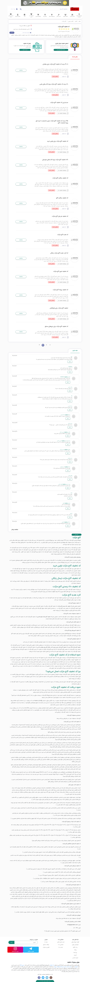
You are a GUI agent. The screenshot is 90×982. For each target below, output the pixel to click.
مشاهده (21, 70)
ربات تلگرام (75, 947)
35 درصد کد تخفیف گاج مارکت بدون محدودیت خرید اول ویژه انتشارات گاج (52, 122)
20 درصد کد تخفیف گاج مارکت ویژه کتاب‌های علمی (54, 84)
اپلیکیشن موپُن (75, 945)
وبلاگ (75, 950)
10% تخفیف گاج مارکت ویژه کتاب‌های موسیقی (55, 160)
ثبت (12, 32)
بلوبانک (58, 967)
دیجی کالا (22, 965)
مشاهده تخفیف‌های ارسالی (61, 49)
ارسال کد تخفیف (25, 49)
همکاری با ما (60, 945)
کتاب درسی (70, 21)
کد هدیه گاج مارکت (62, 235)
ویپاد (55, 967)
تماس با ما (61, 947)
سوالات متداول (46, 945)
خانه (80, 21)
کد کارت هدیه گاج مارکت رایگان (59, 253)
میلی (65, 967)
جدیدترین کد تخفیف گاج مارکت (59, 102)
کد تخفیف (52, 965)
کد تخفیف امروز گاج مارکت (60, 271)
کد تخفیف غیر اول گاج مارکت (60, 216)
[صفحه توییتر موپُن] (43, 977)
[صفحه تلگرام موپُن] (47, 977)
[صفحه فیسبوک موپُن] (39, 977)
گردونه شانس (75, 958)
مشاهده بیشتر (14, 530)
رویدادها (75, 952)
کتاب (76, 21)
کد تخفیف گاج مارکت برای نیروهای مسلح (56, 326)
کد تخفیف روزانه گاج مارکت (60, 290)
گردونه (75, 955)
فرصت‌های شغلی (60, 942)
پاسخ (70, 361)
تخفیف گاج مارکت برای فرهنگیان (59, 308)
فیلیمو (76, 967)
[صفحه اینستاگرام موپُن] (51, 977)
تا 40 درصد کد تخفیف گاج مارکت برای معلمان (55, 64)
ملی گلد (61, 967)
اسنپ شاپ (69, 967)
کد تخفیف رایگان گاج (62, 198)
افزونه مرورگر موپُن (75, 942)
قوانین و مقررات (46, 947)
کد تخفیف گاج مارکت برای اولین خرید (57, 141)
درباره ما (46, 942)
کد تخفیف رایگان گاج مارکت (60, 178)
